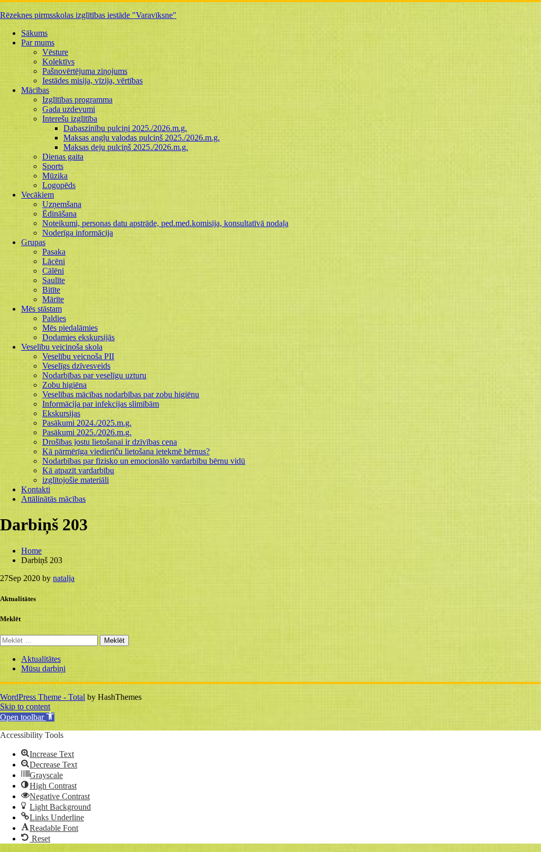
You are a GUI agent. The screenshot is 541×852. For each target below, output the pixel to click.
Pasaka (54, 251)
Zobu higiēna (64, 384)
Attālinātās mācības (53, 498)
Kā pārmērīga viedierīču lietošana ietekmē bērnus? (126, 451)
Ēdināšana (59, 213)
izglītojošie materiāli (75, 479)
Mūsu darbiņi (43, 668)
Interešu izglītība (69, 118)
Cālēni (53, 270)
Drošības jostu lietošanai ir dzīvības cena (109, 441)
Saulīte (53, 280)
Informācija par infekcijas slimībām (100, 403)
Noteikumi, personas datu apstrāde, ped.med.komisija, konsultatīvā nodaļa (165, 223)
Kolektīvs (58, 61)
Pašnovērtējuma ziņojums (84, 71)
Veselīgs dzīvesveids (76, 365)
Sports (52, 166)
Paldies (54, 318)
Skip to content (25, 706)
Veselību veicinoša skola (61, 346)
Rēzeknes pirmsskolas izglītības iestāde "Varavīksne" (88, 15)
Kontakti (35, 489)
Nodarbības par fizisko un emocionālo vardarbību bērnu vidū (143, 460)
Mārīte (53, 299)
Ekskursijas (61, 413)
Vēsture (55, 52)
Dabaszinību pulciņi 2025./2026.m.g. (125, 128)
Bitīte (51, 289)
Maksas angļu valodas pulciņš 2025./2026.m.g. (141, 137)
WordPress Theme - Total (42, 696)
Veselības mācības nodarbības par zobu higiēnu (120, 394)
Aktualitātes (41, 658)
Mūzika (55, 175)
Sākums (34, 33)
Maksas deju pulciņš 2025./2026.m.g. (125, 147)
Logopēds (59, 185)
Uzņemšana (61, 204)
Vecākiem (37, 194)
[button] (27, 717)
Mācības (35, 90)
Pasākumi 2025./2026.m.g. (87, 432)
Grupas (33, 242)
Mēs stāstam (41, 308)
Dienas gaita (62, 156)
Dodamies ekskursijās (78, 337)
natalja (63, 578)
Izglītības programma (77, 99)
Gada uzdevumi (68, 109)
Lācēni (53, 261)
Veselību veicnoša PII (78, 356)
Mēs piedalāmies (70, 327)
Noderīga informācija (77, 232)
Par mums (37, 42)
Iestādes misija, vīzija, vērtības (92, 80)
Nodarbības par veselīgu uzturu (94, 375)
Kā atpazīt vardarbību (78, 470)
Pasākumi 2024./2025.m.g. (87, 422)
